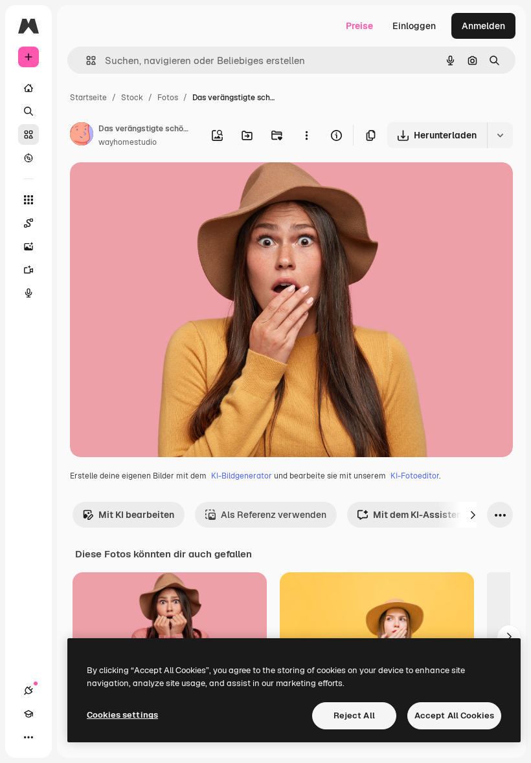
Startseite (88, 97)
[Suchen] (28, 111)
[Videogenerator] (28, 269)
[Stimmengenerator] (28, 293)
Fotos (167, 97)
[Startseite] (28, 88)
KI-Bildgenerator (241, 476)
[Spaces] (28, 223)
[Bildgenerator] (28, 246)
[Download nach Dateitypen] (500, 135)
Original (153, 187)
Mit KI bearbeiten (136, 515)
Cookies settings (122, 714)
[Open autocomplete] (86, 60)
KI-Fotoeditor (414, 476)
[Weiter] (472, 515)
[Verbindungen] (28, 690)
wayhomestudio (127, 142)
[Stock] (28, 134)
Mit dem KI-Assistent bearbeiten (444, 515)
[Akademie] (28, 714)
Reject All (354, 715)
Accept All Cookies (454, 715)
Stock (132, 97)
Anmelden (483, 26)
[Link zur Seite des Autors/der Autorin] (81, 135)
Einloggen (414, 26)
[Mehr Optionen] (306, 135)
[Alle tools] (28, 199)
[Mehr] (28, 737)
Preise (359, 26)
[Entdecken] (28, 157)
